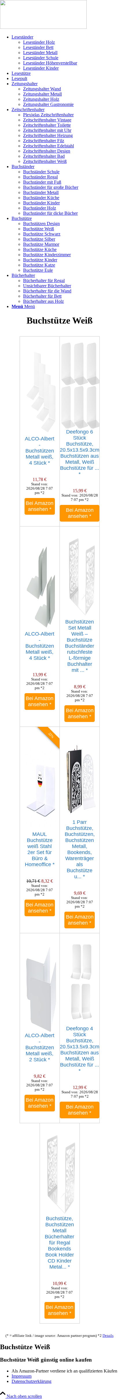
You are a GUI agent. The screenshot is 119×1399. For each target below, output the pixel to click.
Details (108, 1335)
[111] (43, 27)
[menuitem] (65, 53)
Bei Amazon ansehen (39, 506)
